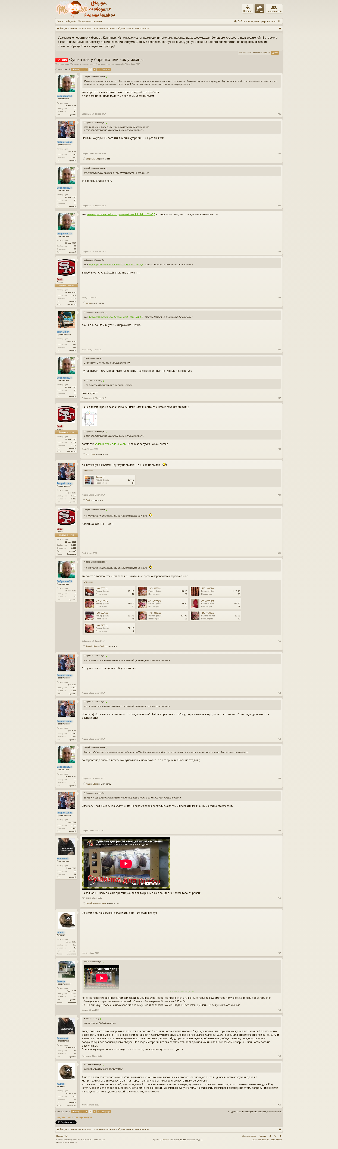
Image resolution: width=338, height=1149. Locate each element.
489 (74, 344)
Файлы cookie (245, 53)
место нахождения (261, 53)
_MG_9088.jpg (154, 601)
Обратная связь (249, 1136)
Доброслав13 (88, 114)
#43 (279, 206)
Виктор (85, 1010)
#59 (279, 1056)
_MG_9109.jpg (102, 625)
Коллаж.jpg (100, 477)
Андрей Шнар (88, 153)
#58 (279, 1010)
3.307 (73, 295)
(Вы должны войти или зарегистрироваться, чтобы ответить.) (255, 1112)
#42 (279, 153)
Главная (270, 1136)
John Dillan (125, 64)
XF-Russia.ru (71, 1142)
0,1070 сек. (165, 1140)
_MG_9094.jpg (102, 613)
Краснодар (71, 304)
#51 (279, 641)
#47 (279, 398)
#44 (279, 251)
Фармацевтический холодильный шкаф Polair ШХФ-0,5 (121, 214)
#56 (279, 898)
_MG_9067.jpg (207, 588)
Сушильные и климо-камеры (83, 64)
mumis (84, 953)
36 (75, 871)
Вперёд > (106, 69)
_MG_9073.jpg (102, 601)
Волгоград (71, 954)
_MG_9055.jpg (102, 588)
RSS (280, 1136)
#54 (279, 778)
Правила (247, 11)
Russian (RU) (62, 1136)
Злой (84, 297)
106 (74, 945)
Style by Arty (276, 1140)
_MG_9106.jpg (207, 613)
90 (75, 109)
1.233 (73, 994)
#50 (279, 553)
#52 (279, 693)
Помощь (262, 1136)
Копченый (86, 898)
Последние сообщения (90, 21)
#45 (279, 297)
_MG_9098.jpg (154, 613)
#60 (279, 1105)
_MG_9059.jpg (154, 588)
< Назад (75, 69)
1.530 (73, 154)
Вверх (275, 1136)
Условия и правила (260, 1140)
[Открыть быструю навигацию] (280, 28)
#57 (279, 953)
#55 (279, 831)
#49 (279, 495)
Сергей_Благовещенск (96, 903)
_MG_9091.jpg (207, 601)
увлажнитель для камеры (110, 444)
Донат (275, 53)
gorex (88, 303)
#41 (279, 114)
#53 (279, 739)
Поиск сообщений (66, 21)
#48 (279, 449)
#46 (279, 350)
